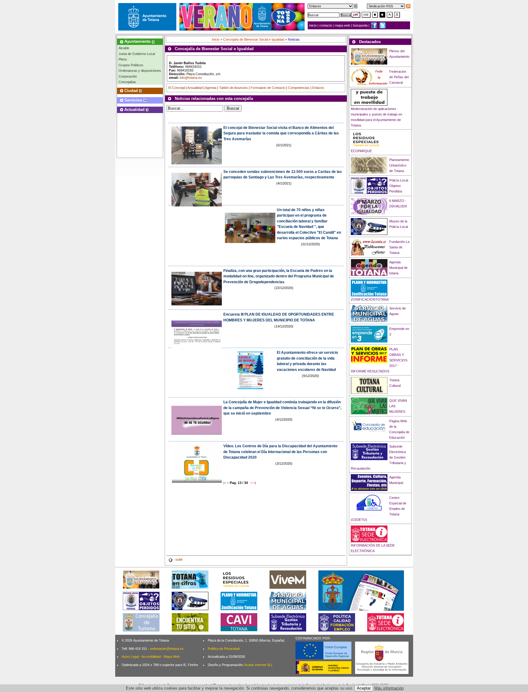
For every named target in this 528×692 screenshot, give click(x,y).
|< (224, 483)
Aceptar (364, 688)
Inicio (216, 39)
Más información (389, 688)
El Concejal (176, 88)
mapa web (343, 25)
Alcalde (124, 48)
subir (178, 559)
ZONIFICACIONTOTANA (370, 299)
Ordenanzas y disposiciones (140, 70)
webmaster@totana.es (167, 648)
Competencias (299, 88)
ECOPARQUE (361, 151)
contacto (325, 25)
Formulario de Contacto (268, 88)
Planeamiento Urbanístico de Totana (399, 165)
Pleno (123, 59)
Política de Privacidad (224, 648)
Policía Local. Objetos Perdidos (399, 185)
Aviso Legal (130, 656)
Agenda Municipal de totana (398, 267)
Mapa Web (172, 656)
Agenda (210, 88)
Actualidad (195, 88)
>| (254, 483)
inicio (313, 25)
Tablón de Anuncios (233, 88)
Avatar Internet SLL (258, 665)
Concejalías (127, 82)
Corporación (128, 76)
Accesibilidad (151, 656)
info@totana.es (191, 77)
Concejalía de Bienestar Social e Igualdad (253, 39)
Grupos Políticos (131, 65)
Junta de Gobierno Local (137, 54)
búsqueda (361, 25)
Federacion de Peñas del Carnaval (399, 77)
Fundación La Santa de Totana (399, 247)
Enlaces (318, 88)
